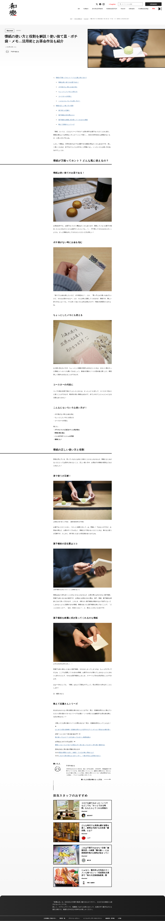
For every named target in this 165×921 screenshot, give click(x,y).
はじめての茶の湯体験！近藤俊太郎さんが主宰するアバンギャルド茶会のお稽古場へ (83, 729)
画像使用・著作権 (109, 918)
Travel (123, 8)
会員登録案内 (153, 4)
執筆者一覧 (62, 918)
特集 (153, 8)
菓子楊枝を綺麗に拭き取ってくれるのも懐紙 (73, 120)
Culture (85, 8)
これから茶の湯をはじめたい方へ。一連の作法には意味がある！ (80, 756)
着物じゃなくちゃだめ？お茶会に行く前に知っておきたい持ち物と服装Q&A (80, 745)
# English (112, 4)
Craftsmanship (143, 8)
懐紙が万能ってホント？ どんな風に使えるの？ (71, 77)
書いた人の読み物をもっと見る (91, 779)
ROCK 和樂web (78, 18)
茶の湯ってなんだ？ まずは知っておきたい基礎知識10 (72, 737)
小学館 (119, 918)
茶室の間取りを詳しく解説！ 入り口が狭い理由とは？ (76, 752)
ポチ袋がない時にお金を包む (67, 87)
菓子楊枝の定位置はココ (66, 115)
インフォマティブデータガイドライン (92, 918)
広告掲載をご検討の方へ (50, 918)
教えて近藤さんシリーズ (66, 124)
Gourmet (86, 18)
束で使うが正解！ (64, 110)
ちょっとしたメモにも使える (67, 91)
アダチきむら (70, 765)
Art (79, 8)
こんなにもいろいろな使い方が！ (69, 101)
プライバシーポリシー (74, 918)
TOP (71, 18)
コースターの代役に (65, 96)
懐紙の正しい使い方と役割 (64, 106)
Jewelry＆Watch (97, 8)
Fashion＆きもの (111, 8)
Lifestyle (132, 8)
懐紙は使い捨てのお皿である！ (68, 82)
